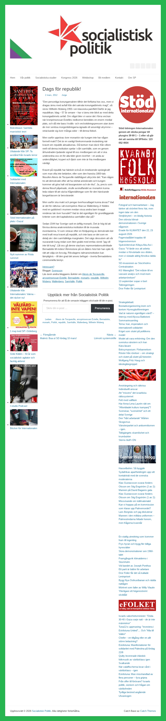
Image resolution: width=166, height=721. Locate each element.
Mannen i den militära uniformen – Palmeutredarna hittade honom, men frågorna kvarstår (136, 519)
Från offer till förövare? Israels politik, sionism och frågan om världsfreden (134, 685)
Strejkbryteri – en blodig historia (135, 215)
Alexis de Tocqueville (93, 274)
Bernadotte (73, 277)
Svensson (57, 270)
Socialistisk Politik (41, 711)
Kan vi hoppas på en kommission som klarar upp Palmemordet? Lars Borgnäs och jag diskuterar (136, 508)
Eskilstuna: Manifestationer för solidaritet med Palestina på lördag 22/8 (137, 649)
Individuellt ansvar (128, 389)
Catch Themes (148, 711)
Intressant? (48, 266)
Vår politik (25, 77)
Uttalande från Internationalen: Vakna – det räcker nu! (22, 294)
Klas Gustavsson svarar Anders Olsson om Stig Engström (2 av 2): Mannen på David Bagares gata (137, 486)
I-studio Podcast (18, 406)
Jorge (64, 95)
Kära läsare (125, 345)
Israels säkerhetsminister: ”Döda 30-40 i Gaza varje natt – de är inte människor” (137, 620)
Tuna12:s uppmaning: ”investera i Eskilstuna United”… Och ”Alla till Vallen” (136, 630)
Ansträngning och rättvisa (132, 385)
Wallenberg (58, 281)
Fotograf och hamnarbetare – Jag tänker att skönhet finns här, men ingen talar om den (136, 209)
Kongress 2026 (69, 77)
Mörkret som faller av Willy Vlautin (137, 587)
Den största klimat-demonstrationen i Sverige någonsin (132, 223)
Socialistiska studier (45, 77)
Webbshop (88, 77)
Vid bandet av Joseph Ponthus (135, 565)
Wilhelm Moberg (96, 322)
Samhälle (70, 281)
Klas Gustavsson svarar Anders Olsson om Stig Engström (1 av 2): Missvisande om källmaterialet (137, 497)
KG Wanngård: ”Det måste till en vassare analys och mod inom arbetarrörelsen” (136, 274)
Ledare (48, 319)
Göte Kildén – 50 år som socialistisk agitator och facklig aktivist (23, 358)
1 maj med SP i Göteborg (23, 331)
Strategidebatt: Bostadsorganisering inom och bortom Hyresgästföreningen (135, 306)
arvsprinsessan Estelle (54, 277)
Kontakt (119, 77)
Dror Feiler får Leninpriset (132, 288)
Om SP (132, 77)
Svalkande (124, 663)
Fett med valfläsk (128, 400)
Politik (79, 281)
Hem (12, 77)
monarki (85, 277)
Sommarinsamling (128, 320)
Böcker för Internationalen (23, 428)
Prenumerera (102, 308)
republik (95, 277)
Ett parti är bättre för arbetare (134, 569)
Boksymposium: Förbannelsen (135, 349)
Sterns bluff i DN (127, 440)
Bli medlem (104, 77)
